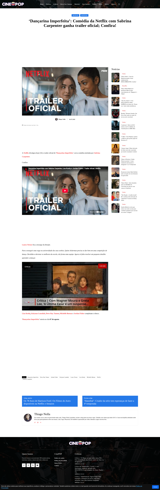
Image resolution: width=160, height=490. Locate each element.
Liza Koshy (26, 313)
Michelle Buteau (66, 313)
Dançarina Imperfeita (64, 153)
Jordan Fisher (79, 313)
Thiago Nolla (61, 119)
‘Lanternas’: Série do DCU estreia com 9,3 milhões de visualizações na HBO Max (128, 126)
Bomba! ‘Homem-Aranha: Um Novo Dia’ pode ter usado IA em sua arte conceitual (129, 115)
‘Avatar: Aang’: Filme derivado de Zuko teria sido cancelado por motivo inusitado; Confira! (129, 150)
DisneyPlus (124, 85)
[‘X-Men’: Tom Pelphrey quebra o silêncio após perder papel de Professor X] (115, 137)
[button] (119, 4)
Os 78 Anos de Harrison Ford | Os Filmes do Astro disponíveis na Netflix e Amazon (47, 402)
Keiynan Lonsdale (38, 313)
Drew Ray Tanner (52, 313)
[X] (40, 422)
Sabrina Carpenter (27, 379)
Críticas (77, 464)
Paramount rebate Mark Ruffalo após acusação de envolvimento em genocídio (129, 173)
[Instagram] (37, 422)
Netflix (75, 15)
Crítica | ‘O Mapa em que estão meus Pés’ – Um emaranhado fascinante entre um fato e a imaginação (89, 459)
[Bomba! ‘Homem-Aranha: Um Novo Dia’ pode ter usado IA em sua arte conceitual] (115, 113)
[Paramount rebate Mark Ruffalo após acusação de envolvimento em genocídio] (115, 172)
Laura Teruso (27, 245)
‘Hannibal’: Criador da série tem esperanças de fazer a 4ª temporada (109, 402)
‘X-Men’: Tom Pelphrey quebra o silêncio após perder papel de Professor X (129, 138)
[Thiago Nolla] (56, 119)
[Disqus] (65, 351)
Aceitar (155, 487)
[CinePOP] (16, 4)
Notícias (84, 15)
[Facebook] (35, 422)
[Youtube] (37, 465)
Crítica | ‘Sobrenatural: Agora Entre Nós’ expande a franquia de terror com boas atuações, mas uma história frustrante (88, 478)
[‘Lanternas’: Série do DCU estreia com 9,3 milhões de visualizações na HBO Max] (115, 125)
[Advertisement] (80, 42)
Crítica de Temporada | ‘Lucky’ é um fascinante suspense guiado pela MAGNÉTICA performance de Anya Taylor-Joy (89, 469)
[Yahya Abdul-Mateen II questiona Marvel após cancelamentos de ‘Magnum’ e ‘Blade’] (115, 89)
